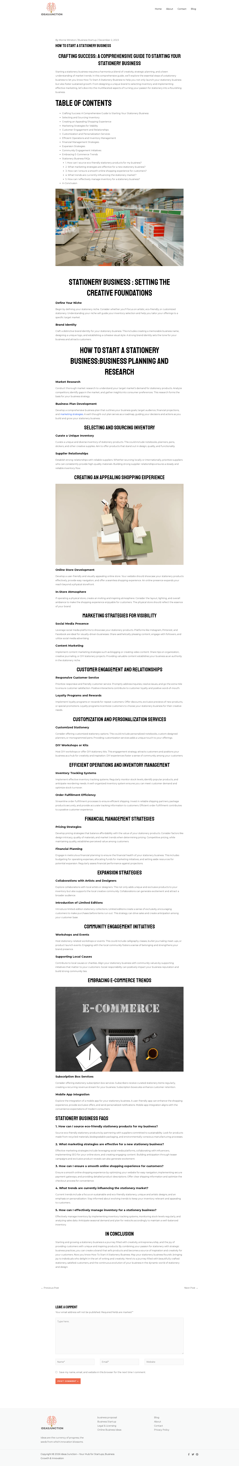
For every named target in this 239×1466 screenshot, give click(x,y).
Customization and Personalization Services (86, 134)
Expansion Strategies (73, 146)
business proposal (107, 1417)
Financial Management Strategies (80, 142)
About (169, 9)
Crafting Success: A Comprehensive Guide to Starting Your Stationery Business (105, 113)
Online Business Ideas (109, 1430)
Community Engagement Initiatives (81, 150)
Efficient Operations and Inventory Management (89, 138)
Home (158, 9)
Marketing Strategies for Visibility (80, 126)
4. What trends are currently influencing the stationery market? (100, 175)
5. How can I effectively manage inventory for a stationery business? (102, 179)
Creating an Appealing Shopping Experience (86, 121)
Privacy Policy (161, 1430)
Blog (193, 9)
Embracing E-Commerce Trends (80, 154)
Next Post (191, 1288)
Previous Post (50, 1288)
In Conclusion (69, 183)
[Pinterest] (197, 1454)
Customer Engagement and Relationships (85, 130)
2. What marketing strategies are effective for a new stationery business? (105, 167)
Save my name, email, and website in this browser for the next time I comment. (102, 1372)
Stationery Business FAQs (76, 158)
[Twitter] (193, 1454)
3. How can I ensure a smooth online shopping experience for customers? (106, 171)
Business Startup (87, 40)
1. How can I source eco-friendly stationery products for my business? (103, 162)
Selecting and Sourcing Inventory (81, 117)
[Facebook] (189, 1454)
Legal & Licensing (106, 1425)
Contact (182, 9)
